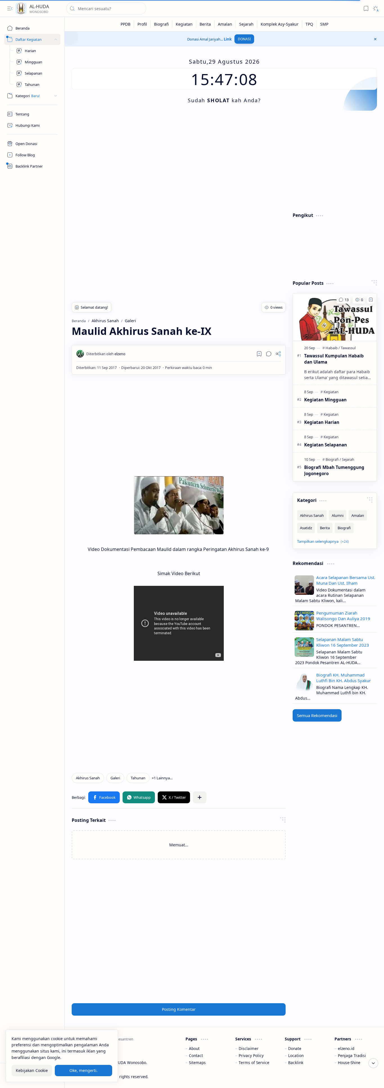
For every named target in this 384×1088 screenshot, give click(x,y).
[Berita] (205, 24)
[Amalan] (225, 24)
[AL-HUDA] (21, 8)
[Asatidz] (306, 528)
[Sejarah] (246, 24)
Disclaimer (249, 1048)
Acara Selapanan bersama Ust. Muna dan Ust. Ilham (345, 580)
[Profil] (142, 24)
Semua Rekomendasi (317, 715)
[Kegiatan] (184, 24)
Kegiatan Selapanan (325, 445)
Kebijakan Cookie (32, 1070)
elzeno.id (346, 1048)
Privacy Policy (251, 1055)
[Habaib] (333, 347)
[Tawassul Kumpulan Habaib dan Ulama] (335, 317)
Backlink (295, 1062)
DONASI (244, 39)
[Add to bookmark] (370, 300)
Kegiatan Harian (321, 422)
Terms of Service (254, 1062)
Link (228, 39)
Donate (294, 1048)
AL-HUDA (39, 6)
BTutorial (368, 1076)
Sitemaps (197, 1062)
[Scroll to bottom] (373, 1063)
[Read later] (259, 354)
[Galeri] (115, 778)
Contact (196, 1055)
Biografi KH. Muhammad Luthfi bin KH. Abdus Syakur (343, 677)
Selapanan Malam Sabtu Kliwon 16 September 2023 (342, 642)
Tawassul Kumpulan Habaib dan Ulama (334, 359)
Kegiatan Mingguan (325, 399)
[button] (10, 8)
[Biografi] (161, 24)
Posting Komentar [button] (179, 1009)
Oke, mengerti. (83, 1070)
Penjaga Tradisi (352, 1055)
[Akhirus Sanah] (88, 778)
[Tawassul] (348, 347)
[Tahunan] (138, 778)
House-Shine (349, 1062)
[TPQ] (309, 24)
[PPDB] (125, 24)
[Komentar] (343, 300)
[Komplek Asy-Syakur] (279, 24)
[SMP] (324, 24)
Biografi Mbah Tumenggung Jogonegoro (334, 470)
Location (296, 1055)
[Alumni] (337, 515)
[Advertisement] (224, 161)
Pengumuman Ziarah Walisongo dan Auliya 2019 (343, 615)
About (194, 1048)
